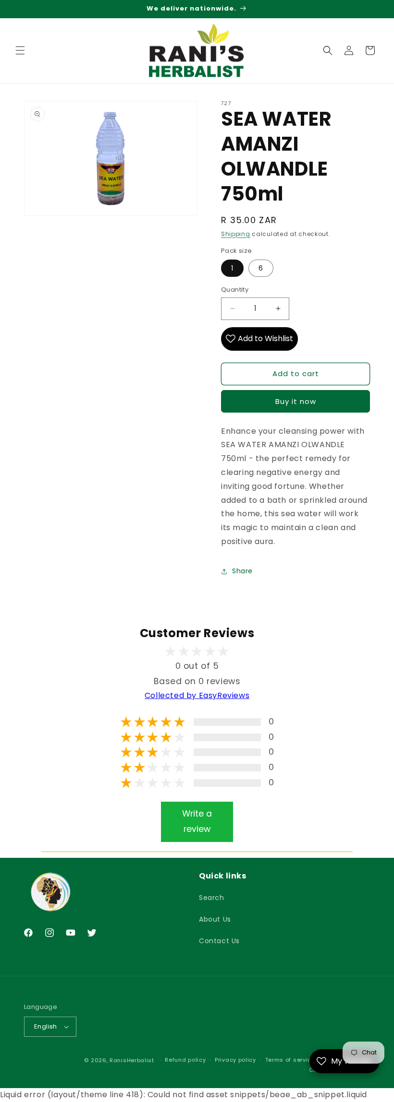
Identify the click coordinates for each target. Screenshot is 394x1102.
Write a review (197, 821)
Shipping (235, 234)
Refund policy (185, 1060)
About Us (215, 919)
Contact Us (219, 941)
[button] (20, 50)
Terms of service (290, 1060)
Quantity (234, 289)
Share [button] (242, 571)
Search (211, 897)
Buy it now (295, 401)
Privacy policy (235, 1060)
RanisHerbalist (132, 1060)
